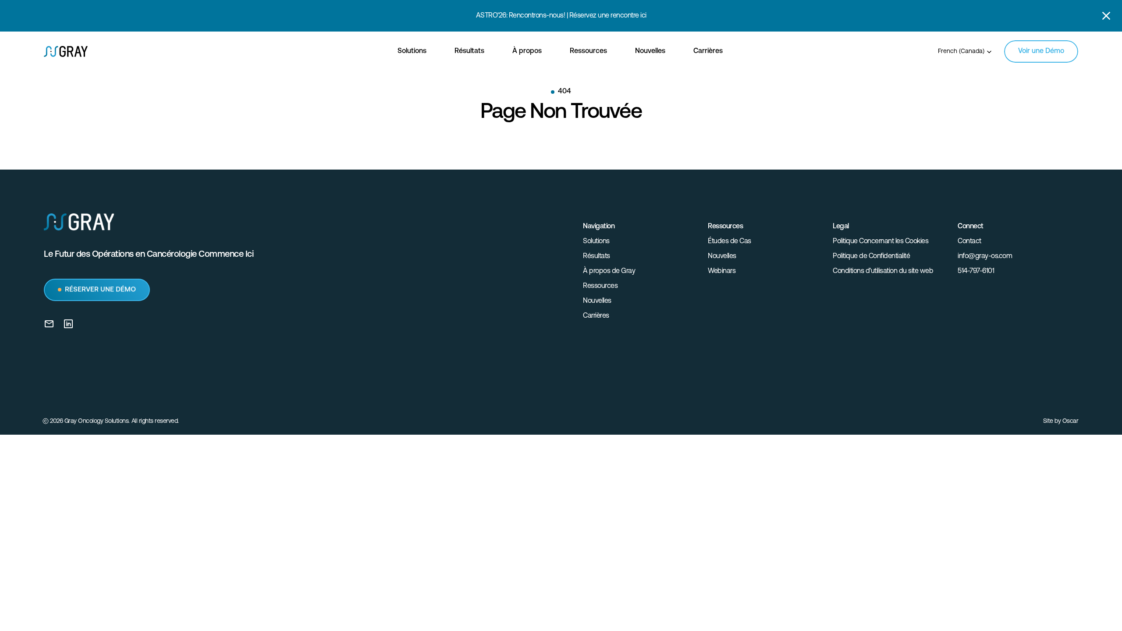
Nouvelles (597, 301)
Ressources (600, 286)
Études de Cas (729, 241)
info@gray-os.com (985, 256)
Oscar (1070, 421)
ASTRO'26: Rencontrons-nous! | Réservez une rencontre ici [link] (561, 15)
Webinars (721, 271)
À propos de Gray (609, 271)
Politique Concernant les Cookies (880, 241)
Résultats (596, 256)
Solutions (596, 241)
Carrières (596, 315)
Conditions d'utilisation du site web (883, 271)
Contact (969, 241)
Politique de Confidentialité (871, 256)
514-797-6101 (976, 271)
